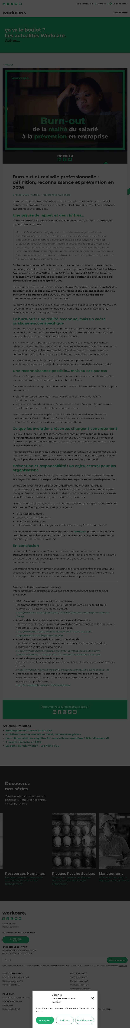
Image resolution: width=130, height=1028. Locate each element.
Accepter (45, 1020)
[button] (92, 998)
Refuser (65, 1020)
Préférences (84, 1020)
